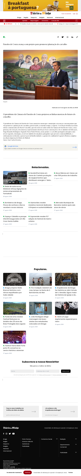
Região (26, 17)
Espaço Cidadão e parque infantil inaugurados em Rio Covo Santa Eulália (14, 218)
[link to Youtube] (13, 433)
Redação (63, 439)
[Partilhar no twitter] (63, 37)
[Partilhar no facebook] (58, 37)
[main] (40, 226)
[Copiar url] (77, 37)
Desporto (34, 17)
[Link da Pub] (40, 5)
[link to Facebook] (3, 433)
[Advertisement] (40, 244)
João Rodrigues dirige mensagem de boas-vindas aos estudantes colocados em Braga (40, 304)
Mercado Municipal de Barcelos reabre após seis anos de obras (64, 203)
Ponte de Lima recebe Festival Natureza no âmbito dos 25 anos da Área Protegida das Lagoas (13, 304)
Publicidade (25, 446)
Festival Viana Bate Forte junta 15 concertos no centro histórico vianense (13, 333)
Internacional (59, 17)
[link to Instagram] (6, 433)
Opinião (24, 21)
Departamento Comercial (65, 446)
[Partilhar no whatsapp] (67, 37)
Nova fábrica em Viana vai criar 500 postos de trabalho (65, 174)
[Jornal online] (11, 14)
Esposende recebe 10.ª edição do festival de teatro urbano (39, 217)
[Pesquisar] (76, 21)
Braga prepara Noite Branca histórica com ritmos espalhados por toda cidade (14, 275)
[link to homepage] (40, 13)
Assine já (27, 472)
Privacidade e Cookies (8, 460)
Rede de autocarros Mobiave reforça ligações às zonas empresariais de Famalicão (15, 174)
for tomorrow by (9, 467)
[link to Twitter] (10, 433)
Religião (41, 17)
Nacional (50, 17)
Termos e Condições (8, 462)
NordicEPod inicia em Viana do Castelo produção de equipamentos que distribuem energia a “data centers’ (40, 175)
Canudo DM (55, 21)
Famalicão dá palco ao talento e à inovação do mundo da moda (21, 24)
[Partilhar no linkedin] (72, 37)
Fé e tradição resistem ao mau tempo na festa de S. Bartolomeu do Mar (39, 275)
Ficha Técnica (26, 439)
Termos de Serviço (57, 375)
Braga (5, 439)
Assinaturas (25, 444)
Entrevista (45, 21)
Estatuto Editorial (27, 441)
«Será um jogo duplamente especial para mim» (63, 304)
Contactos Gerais (46, 439)
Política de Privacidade (44, 375)
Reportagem (34, 21)
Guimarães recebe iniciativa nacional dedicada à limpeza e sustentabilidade (38, 204)
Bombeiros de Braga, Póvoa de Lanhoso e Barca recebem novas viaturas (13, 204)
